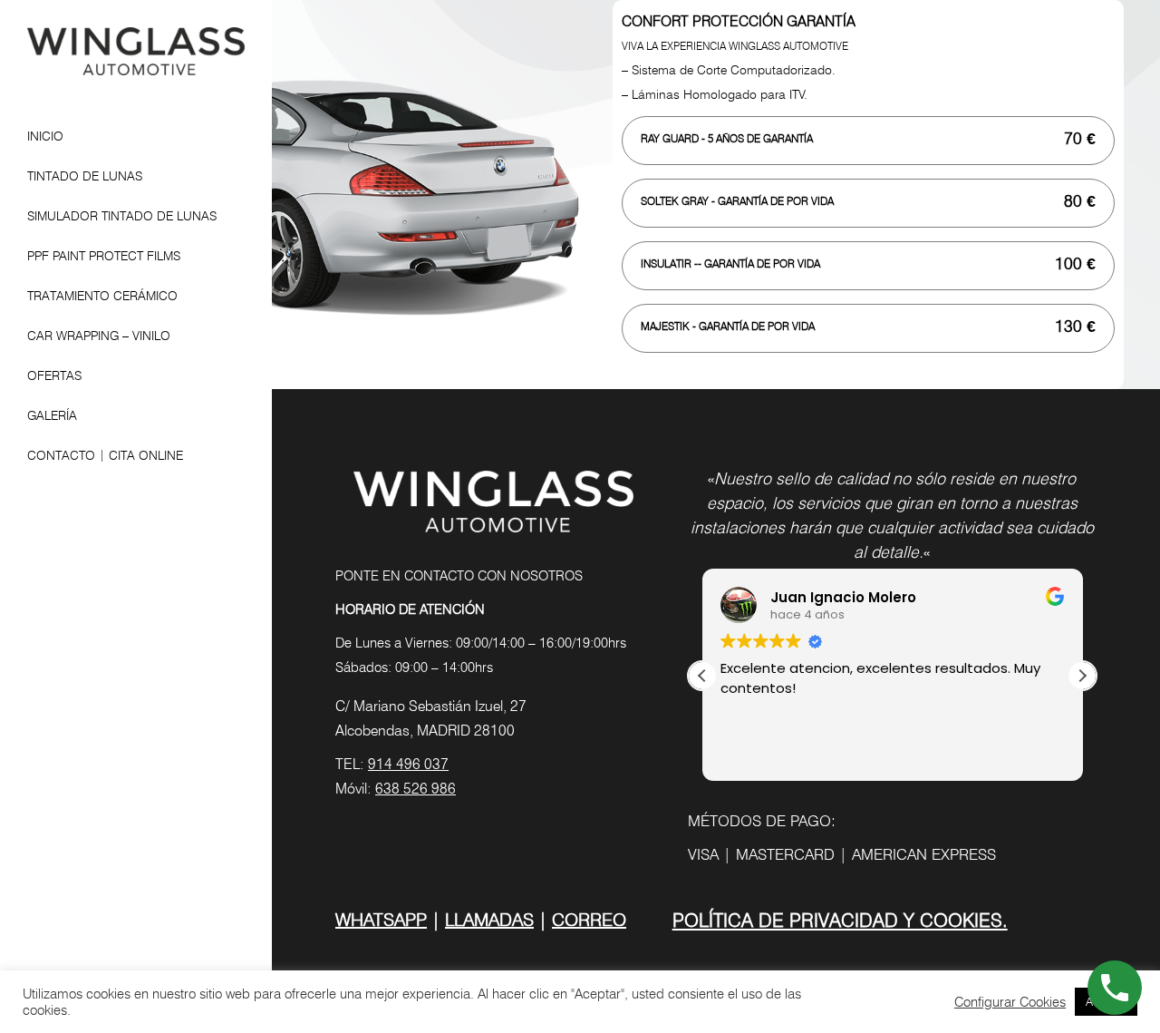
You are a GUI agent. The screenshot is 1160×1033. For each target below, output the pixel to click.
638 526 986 (415, 788)
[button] (1082, 675)
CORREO (589, 920)
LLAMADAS (489, 920)
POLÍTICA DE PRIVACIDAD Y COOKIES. (840, 920)
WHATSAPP (381, 920)
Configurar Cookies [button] (1010, 1001)
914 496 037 (408, 764)
